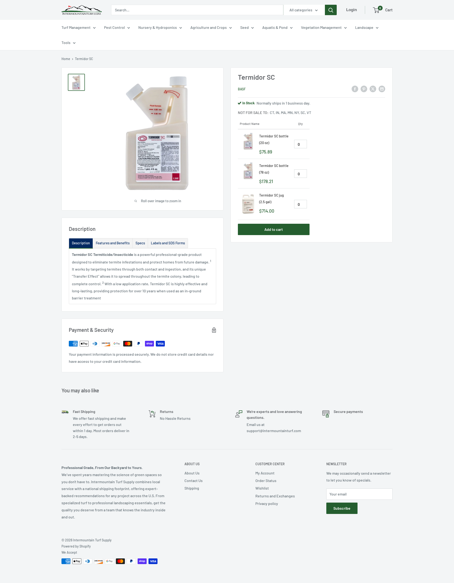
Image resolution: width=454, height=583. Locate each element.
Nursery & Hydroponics (157, 27)
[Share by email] (382, 88)
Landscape (364, 27)
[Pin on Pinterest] (364, 88)
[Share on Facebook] (355, 88)
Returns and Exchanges (275, 496)
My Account (265, 473)
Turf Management (76, 27)
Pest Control (114, 27)
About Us (192, 473)
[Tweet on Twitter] (373, 88)
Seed (244, 27)
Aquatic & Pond (275, 27)
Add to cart (273, 229)
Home (65, 59)
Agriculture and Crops (208, 27)
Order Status (265, 480)
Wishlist (262, 488)
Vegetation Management (321, 27)
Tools (65, 42)
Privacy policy (266, 503)
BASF (242, 89)
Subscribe (341, 508)
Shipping (191, 488)
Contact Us (193, 480)
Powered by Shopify (76, 546)
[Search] (331, 10)
